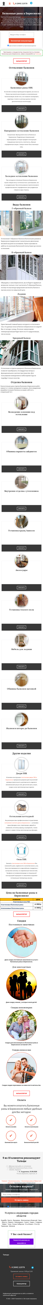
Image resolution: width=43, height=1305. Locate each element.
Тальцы (6, 1254)
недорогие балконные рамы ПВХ (31, 17)
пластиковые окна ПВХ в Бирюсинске (23, 863)
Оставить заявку (22, 1276)
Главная (4, 1181)
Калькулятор (21, 61)
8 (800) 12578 (21, 3)
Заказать (21, 108)
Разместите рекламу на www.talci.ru (21, 1241)
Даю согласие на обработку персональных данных (22, 45)
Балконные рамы (14, 1181)
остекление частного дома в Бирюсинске (17, 823)
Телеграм (38, 54)
